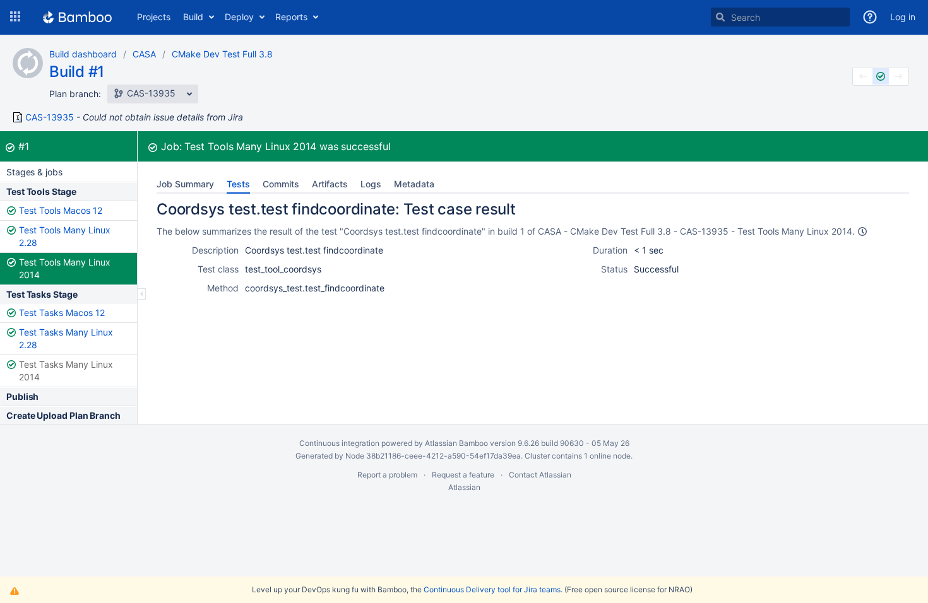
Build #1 (76, 71)
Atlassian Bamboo (456, 443)
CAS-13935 (49, 117)
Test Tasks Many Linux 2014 (66, 370)
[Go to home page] (77, 17)
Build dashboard (83, 54)
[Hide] (142, 294)
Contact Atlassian (540, 474)
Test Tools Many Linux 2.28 (64, 236)
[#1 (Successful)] (880, 76)
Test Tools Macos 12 (60, 210)
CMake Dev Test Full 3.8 (222, 54)
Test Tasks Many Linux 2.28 (66, 338)
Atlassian (464, 487)
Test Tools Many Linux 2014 (64, 268)
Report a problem (387, 474)
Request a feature (463, 474)
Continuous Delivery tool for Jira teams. (493, 589)
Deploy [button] (239, 16)
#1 (23, 146)
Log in (902, 16)
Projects (153, 16)
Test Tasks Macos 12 (62, 312)
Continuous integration (339, 443)
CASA (144, 54)
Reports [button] (291, 16)
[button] (15, 17)
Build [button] (193, 16)
